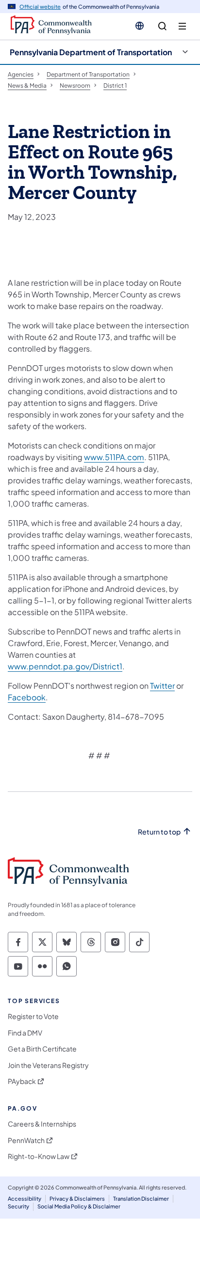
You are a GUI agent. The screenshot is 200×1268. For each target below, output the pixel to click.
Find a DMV (25, 1033)
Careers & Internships (42, 1124)
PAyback (22, 1081)
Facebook (27, 697)
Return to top (159, 832)
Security (18, 1206)
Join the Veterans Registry (48, 1065)
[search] (162, 26)
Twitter (162, 685)
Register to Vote (33, 1016)
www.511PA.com (114, 457)
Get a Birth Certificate (42, 1049)
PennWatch (26, 1140)
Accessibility (24, 1198)
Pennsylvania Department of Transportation (91, 52)
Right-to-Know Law (38, 1156)
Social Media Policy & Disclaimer (78, 1206)
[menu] (182, 26)
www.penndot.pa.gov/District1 (65, 666)
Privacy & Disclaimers (77, 1198)
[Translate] (140, 25)
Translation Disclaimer (141, 1198)
